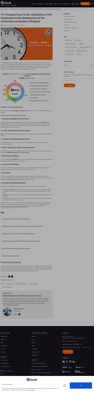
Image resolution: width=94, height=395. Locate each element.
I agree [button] (81, 385)
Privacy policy (31, 390)
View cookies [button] (65, 385)
